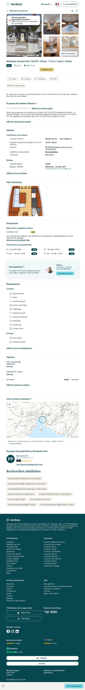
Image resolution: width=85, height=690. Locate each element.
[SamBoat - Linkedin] (17, 631)
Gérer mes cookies (51, 593)
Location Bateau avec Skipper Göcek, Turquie (57, 505)
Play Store (25, 619)
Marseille (10, 584)
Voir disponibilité (74, 686)
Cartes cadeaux (12, 559)
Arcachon (10, 586)
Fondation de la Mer (14, 568)
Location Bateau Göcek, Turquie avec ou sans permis (27, 489)
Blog (8, 573)
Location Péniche (51, 556)
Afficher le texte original (42, 108)
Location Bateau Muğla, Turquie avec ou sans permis (26, 484)
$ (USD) (42, 663)
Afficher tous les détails (17, 173)
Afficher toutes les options (18, 385)
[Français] (57, 4)
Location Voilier (50, 549)
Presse (9, 566)
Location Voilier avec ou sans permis (21, 494)
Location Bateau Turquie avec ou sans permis (24, 478)
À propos (10, 542)
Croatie (9, 596)
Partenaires (48, 673)
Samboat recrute (13, 544)
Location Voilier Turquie (16, 499)
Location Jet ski (50, 554)
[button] (9, 404)
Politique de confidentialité (54, 670)
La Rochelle (11, 591)
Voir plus (10, 366)
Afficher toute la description (19, 121)
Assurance (10, 551)
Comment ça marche (52, 589)
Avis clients (11, 563)
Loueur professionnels (15, 556)
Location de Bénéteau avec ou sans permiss (55, 494)
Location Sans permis (52, 559)
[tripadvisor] (12, 648)
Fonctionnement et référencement (58, 586)
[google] (48, 640)
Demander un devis (65, 273)
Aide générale (49, 584)
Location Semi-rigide (52, 544)
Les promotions (50, 563)
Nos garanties (12, 547)
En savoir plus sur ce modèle (57, 169)
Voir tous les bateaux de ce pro (29, 464)
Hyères (9, 589)
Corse (8, 593)
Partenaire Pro (22, 456)
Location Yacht (50, 547)
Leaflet (76, 437)
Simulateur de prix (13, 554)
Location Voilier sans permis (40, 499)
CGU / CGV (10, 673)
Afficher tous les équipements (19, 348)
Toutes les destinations (16, 601)
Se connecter (71, 4)
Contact (47, 591)
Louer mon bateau (13, 549)
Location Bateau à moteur (54, 542)
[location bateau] (14, 4)
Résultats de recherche (18, 11)
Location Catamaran (52, 551)
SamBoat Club (46, 70)
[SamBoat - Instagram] (13, 631)
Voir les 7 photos (68, 53)
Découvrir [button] (45, 4)
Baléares (9, 598)
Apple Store (25, 612)
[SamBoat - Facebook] (8, 631)
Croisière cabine (50, 561)
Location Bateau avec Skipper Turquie (21, 505)
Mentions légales (12, 670)
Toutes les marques (51, 566)
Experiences (11, 571)
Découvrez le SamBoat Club (18, 240)
